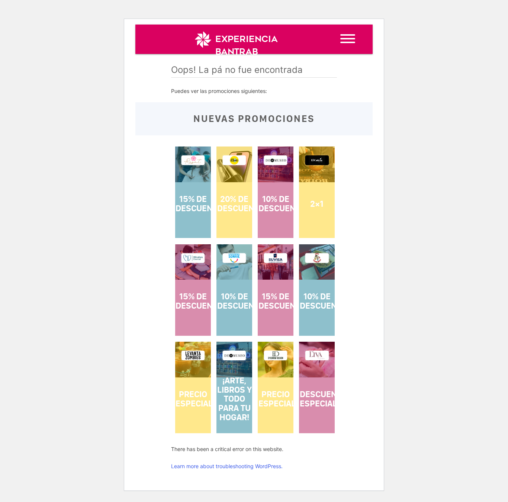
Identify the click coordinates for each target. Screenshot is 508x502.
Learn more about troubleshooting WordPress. (227, 466)
